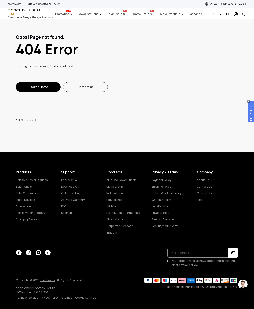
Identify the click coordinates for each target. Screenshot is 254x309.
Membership (114, 186)
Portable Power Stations (32, 180)
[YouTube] (38, 252)
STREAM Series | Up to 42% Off (43, 4)
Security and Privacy (165, 226)
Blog (200, 200)
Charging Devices (27, 219)
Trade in (111, 232)
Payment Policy (161, 180)
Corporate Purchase (119, 226)
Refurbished (114, 200)
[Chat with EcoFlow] (243, 284)
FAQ (63, 206)
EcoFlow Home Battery (30, 213)
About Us (203, 180)
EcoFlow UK (31, 119)
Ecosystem (23, 206)
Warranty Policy (161, 200)
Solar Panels (24, 186)
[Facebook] (19, 252)
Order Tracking (71, 193)
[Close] (248, 101)
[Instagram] (28, 252)
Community (204, 193)
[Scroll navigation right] (220, 14)
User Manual (69, 180)
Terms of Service (163, 219)
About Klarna (114, 219)
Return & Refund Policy (166, 193)
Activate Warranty (73, 200)
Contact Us (204, 186)
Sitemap (66, 213)
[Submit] (233, 253)
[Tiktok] (48, 252)
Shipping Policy (161, 186)
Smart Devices (25, 200)
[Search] (227, 14)
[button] (251, 111)
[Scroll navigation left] (213, 14)
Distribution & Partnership (123, 213)
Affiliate (111, 206)
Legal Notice (160, 206)
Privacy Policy (160, 213)
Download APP (70, 186)
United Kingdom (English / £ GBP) (228, 3)
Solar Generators (27, 193)
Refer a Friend (115, 193)
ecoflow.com (14, 4)
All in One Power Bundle (121, 180)
